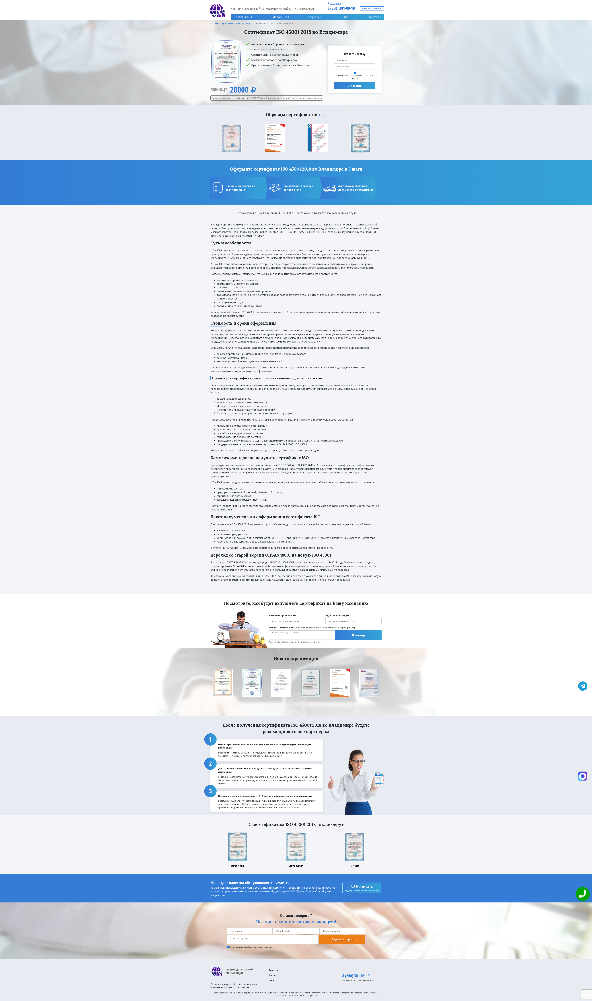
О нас (345, 17)
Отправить (355, 86)
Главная (214, 23)
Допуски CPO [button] (281, 17)
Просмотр (358, 635)
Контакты (375, 17)
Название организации (282, 615)
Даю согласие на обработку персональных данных (354, 76)
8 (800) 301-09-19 (341, 8)
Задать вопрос (342, 939)
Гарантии (315, 17)
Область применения (312, 627)
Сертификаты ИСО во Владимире (236, 23)
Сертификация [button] (243, 17)
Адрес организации (337, 615)
